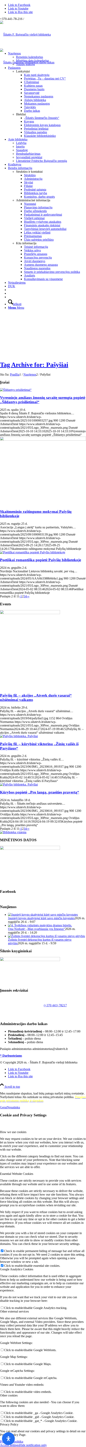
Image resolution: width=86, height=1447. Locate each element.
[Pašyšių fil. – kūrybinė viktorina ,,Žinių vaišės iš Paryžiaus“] (19, 736)
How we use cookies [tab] (13, 1132)
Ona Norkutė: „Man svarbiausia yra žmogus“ (36, 929)
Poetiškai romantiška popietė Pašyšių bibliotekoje (40, 560)
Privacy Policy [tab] (9, 1424)
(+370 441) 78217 (55, 1005)
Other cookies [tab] (9, 1395)
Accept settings (9, 1445)
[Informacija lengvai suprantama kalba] (9, 289)
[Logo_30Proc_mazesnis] (25, 34)
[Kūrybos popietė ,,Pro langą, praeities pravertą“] (19, 784)
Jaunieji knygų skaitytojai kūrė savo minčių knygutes (41, 918)
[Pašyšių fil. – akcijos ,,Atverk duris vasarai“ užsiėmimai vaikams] (30, 613)
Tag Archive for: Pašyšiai (34, 364)
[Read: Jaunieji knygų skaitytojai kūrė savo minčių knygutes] (43, 914)
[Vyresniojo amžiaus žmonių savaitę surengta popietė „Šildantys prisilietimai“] (16, 389)
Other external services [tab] (14, 1311)
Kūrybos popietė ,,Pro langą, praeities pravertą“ (39, 792)
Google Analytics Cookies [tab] (16, 1269)
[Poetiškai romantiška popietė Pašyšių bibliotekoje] (32, 552)
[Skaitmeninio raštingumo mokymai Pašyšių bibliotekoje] (43, 439)
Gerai (3, 1107)
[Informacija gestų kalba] (9, 293)
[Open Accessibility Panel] (8, 1438)
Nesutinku (13, 1107)
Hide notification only (33, 1445)
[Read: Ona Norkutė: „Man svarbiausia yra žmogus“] (40, 925)
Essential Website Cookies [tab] (16, 1173)
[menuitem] (47, 59)
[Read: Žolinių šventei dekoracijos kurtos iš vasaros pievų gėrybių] (46, 936)
